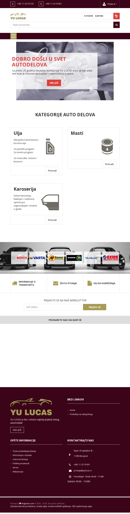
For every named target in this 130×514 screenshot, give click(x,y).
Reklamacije (18, 471)
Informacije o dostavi (22, 455)
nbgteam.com (28, 503)
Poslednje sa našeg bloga (81, 414)
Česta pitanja (68, 283)
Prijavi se (95, 307)
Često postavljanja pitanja (24, 451)
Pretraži (52, 170)
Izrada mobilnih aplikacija (59, 506)
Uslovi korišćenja (104, 283)
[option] (65, 71)
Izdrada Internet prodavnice (23, 506)
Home (72, 410)
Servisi (15, 467)
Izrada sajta (41, 506)
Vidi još (54, 82)
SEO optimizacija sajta (82, 506)
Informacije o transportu (27, 283)
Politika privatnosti (21, 463)
